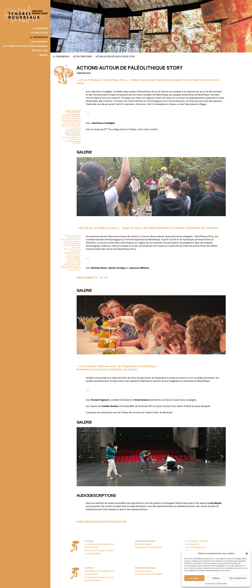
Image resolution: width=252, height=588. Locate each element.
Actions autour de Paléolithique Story (115, 57)
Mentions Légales (144, 544)
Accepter (194, 578)
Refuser (216, 578)
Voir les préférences (237, 578)
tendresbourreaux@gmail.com (100, 544)
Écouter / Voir (40, 51)
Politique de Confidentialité (148, 547)
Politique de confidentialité (216, 583)
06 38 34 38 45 (91, 547)
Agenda (43, 55)
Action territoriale (82, 57)
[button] (246, 553)
